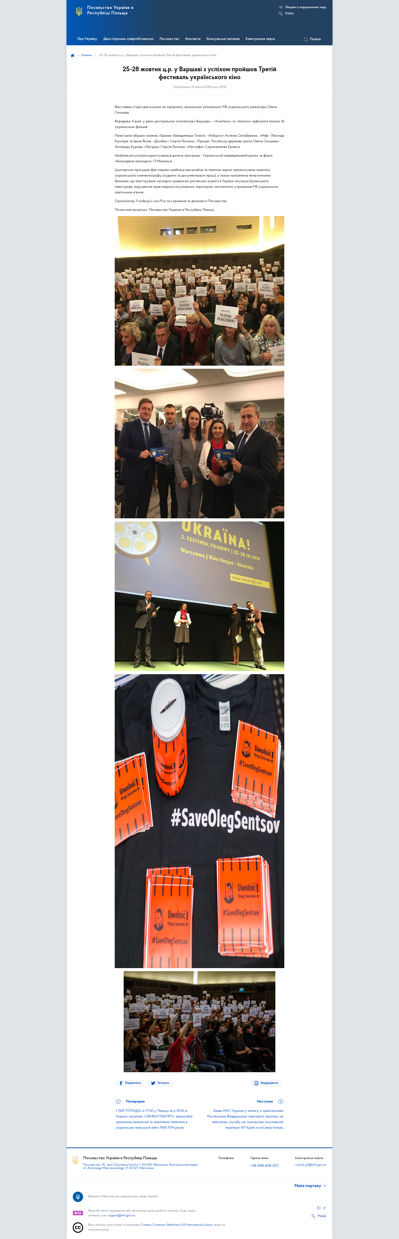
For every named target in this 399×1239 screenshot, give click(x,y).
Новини (86, 55)
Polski (289, 13)
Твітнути (163, 1083)
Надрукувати (269, 1083)
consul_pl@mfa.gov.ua (310, 1164)
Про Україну (87, 39)
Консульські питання (223, 39)
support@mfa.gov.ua (121, 1215)
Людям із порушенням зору (305, 7)
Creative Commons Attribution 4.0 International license (176, 1225)
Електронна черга (260, 39)
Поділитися (133, 1083)
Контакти (193, 39)
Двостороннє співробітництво (128, 39)
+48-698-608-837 (265, 1166)
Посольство (169, 39)
